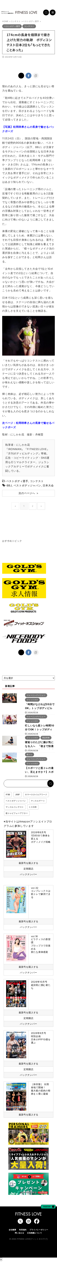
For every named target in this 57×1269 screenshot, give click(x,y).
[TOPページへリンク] (19, 12)
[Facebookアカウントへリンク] (36, 1222)
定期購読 (28, 868)
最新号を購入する (28, 863)
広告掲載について (34, 1233)
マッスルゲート (38, 801)
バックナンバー (28, 874)
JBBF (17, 794)
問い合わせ (19, 1233)
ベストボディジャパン (27, 485)
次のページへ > (28, 493)
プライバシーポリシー (39, 1230)
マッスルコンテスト (15, 807)
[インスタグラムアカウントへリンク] (28, 1222)
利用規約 (23, 1230)
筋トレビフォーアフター (17, 813)
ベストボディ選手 (17, 481)
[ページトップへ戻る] (48, 1207)
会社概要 (12, 1230)
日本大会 (48, 485)
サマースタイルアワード (36, 794)
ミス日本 (33, 807)
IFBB (8, 794)
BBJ (9, 485)
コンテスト (37, 481)
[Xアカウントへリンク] (20, 1222)
